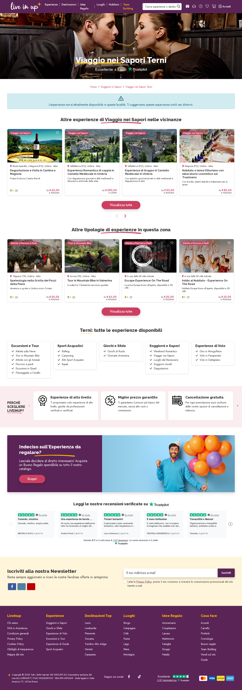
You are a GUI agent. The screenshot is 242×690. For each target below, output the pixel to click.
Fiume (126, 639)
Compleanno (169, 628)
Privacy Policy (143, 582)
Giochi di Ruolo (116, 351)
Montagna (128, 654)
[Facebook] (12, 586)
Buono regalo (208, 644)
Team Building (208, 649)
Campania (90, 654)
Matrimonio (168, 639)
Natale (166, 654)
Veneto (89, 649)
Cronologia (207, 639)
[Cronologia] (200, 6)
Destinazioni (69, 4)
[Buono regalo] (187, 6)
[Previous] (117, 216)
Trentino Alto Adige (96, 644)
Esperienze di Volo (210, 346)
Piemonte (90, 633)
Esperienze (51, 4)
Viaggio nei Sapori (164, 356)
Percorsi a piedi (24, 364)
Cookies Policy (15, 644)
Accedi (205, 623)
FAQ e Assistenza (17, 628)
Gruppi (166, 649)
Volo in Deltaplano (210, 360)
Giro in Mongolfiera (210, 351)
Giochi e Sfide (114, 346)
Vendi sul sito (208, 654)
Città (125, 633)
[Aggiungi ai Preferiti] (57, 132)
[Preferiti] (207, 6)
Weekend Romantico (165, 351)
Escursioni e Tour (25, 346)
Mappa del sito (15, 654)
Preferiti (205, 633)
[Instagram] (21, 586)
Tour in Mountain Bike (28, 356)
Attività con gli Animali (28, 360)
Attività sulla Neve (26, 351)
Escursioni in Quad (26, 368)
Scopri (32, 479)
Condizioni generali (18, 633)
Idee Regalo (84, 6)
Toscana (89, 639)
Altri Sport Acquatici (73, 360)
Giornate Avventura (118, 356)
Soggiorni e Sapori (164, 346)
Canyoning (67, 356)
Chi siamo (12, 623)
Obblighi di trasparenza (20, 649)
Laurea (166, 633)
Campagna (129, 628)
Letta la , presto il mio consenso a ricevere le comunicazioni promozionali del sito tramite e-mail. (180, 584)
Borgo (126, 623)
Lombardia (90, 628)
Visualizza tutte (121, 205)
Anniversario (169, 623)
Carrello (205, 628)
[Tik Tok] (139, 677)
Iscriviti (226, 573)
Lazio (88, 623)
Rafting (65, 351)
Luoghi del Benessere (166, 360)
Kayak (65, 364)
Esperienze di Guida (57, 644)
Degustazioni (161, 368)
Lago (126, 644)
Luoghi (101, 4)
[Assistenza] (194, 6)
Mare (126, 649)
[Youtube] (31, 586)
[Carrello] (214, 6)
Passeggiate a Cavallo (28, 373)
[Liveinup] (26, 7)
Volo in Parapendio (210, 356)
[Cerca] (179, 6)
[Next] (125, 216)
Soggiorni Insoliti (163, 364)
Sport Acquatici (70, 346)
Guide (204, 660)
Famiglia (166, 644)
